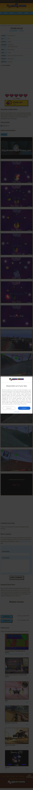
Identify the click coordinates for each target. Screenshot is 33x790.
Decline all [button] (9, 408)
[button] (16, 412)
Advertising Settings (18, 402)
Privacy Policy (24, 404)
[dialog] (16, 394)
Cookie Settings (17, 404)
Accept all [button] (24, 408)
